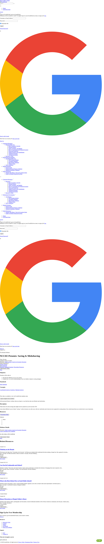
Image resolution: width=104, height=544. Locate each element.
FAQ (4, 533)
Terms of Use (36, 542)
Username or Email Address (6, 18)
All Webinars (11, 158)
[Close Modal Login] (0, 13)
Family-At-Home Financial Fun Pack (14, 174)
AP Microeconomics (13, 153)
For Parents (5, 526)
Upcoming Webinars (13, 161)
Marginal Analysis (19, 390)
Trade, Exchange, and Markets (15, 148)
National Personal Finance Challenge (14, 168)
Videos (4, 525)
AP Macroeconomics (13, 155)
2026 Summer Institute (13, 160)
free (45, 15)
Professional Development (9, 157)
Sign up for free (15, 138)
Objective (2, 367)
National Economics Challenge (13, 170)
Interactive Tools (6, 522)
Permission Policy (29, 542)
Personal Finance (12, 147)
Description (16, 367)
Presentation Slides (5, 414)
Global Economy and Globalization (16, 152)
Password (2, 20)
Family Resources (7, 171)
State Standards (3, 384)
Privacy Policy (21, 542)
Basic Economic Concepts (14, 146)
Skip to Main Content (5, 0)
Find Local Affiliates (7, 527)
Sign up (1, 516)
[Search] (14, 3)
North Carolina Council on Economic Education (15, 362)
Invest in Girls (9, 167)
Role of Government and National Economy (18, 149)
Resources (10, 144)
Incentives (12, 390)
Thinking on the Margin (7, 449)
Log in (1, 12)
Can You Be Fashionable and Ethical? (11, 465)
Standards (7, 367)
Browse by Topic (9, 156)
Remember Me (4, 23)
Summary (11, 367)
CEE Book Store (6, 9)
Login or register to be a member (7, 398)
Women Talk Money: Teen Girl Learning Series (16, 172)
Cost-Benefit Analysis (5, 390)
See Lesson (2, 458)
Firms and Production (13, 151)
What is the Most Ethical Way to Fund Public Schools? (16, 481)
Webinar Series (11, 163)
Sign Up (2, 141)
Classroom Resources (7, 143)
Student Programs (7, 166)
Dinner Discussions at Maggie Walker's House (13, 499)
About (4, 8)
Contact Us (5, 534)
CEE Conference (9, 165)
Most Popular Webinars (13, 162)
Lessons (4, 523)
